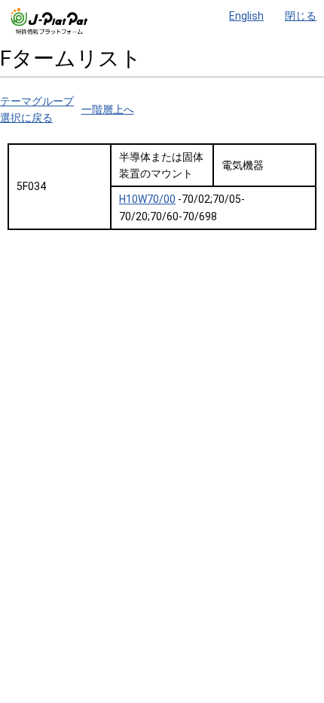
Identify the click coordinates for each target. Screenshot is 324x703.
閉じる (300, 16)
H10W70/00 (147, 199)
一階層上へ (107, 109)
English (246, 16)
